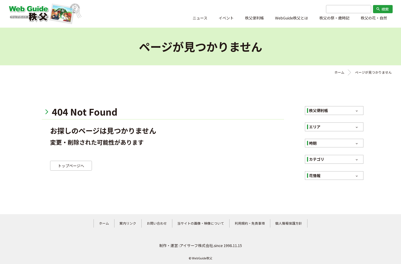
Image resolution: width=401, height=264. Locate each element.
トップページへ (71, 165)
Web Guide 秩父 (28, 13)
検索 (382, 9)
